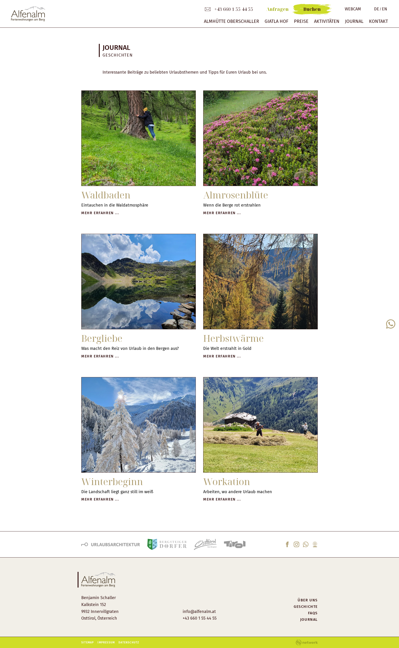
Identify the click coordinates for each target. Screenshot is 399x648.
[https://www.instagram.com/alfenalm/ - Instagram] (296, 545)
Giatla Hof (276, 21)
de (376, 9)
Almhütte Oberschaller (231, 21)
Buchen (312, 9)
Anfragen (277, 9)
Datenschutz (128, 642)
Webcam (353, 9)
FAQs (313, 613)
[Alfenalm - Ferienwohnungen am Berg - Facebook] (287, 545)
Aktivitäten (326, 21)
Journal (354, 21)
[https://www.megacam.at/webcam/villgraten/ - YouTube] (315, 545)
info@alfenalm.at (199, 611)
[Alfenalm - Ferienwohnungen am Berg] (102, 13)
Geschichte (306, 606)
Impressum (106, 642)
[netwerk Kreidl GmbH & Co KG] (307, 642)
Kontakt (378, 21)
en (384, 9)
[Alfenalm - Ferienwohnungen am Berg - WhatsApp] (305, 545)
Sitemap (87, 642)
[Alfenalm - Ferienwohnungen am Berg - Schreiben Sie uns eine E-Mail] (208, 9)
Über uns (308, 600)
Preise (301, 21)
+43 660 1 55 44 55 (233, 9)
